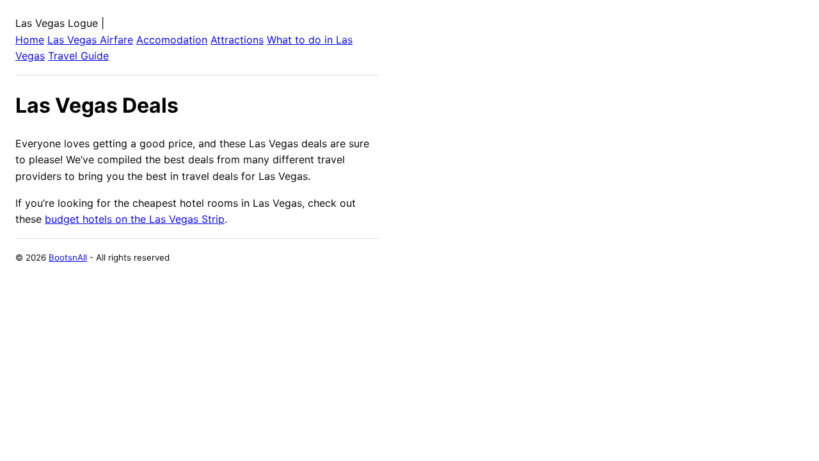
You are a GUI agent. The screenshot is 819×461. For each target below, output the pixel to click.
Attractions (237, 39)
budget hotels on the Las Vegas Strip (135, 219)
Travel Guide (78, 55)
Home (29, 39)
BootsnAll (68, 257)
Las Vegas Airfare (90, 39)
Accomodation (171, 39)
